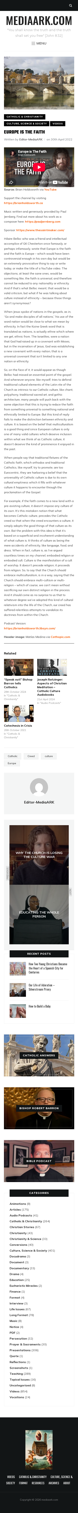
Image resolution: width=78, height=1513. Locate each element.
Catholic (12, 756)
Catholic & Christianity (25, 116)
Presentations (20, 1350)
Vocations (17, 1397)
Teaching (16, 1373)
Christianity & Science (25, 1239)
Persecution (18, 1338)
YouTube (50, 189)
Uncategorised (20, 1385)
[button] (39, 43)
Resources (38, 1483)
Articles (15, 1209)
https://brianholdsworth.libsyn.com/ (29, 628)
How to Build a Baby (39, 1006)
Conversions (18, 1245)
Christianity (18, 1233)
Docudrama (18, 1256)
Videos (58, 123)
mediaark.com (39, 20)
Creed (31, 756)
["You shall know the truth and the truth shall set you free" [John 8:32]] (39, 1431)
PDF (12, 1332)
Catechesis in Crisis (18, 725)
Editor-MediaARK (30, 139)
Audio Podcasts (21, 1215)
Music (13, 1321)
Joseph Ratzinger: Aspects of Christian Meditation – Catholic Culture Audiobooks (52, 687)
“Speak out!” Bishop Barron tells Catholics (18, 683)
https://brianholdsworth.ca (23, 203)
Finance (15, 1291)
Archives (54, 1483)
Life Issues (17, 1309)
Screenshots (19, 1368)
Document (17, 1262)
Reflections (18, 1362)
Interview (16, 1303)
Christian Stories (22, 1227)
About (66, 1483)
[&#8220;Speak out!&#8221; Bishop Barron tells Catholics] (19, 667)
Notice (14, 1327)
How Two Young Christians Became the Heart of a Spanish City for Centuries (48, 968)
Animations (18, 1204)
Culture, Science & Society (27, 123)
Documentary (19, 1268)
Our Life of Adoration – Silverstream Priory (42, 987)
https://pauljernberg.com (42, 221)
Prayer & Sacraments (25, 1344)
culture (49, 756)
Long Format (19, 1315)
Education (17, 1280)
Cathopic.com (60, 637)
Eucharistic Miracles (24, 1285)
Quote (14, 1356)
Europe (12, 763)
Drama (14, 1274)
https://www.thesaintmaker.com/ (40, 230)
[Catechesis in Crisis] (19, 713)
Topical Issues (20, 1379)
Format (15, 1297)
